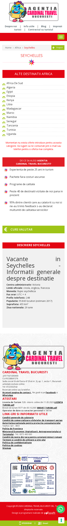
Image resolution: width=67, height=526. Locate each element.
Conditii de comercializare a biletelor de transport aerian (32, 420)
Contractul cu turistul (40, 29)
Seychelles (29, 47)
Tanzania (12, 125)
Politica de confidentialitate (17, 442)
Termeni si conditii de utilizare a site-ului (24, 439)
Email (45, 523)
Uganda (11, 134)
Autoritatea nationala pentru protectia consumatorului (31, 423)
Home (8, 47)
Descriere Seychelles (33, 245)
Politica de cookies (12, 445)
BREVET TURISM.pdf (47, 407)
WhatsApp (7, 395)
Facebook (51, 392)
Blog (43, 26)
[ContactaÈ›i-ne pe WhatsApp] (60, 509)
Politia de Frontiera (12, 428)
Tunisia (11, 129)
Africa (18, 47)
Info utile (29, 26)
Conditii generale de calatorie (18, 417)
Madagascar (14, 108)
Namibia (12, 117)
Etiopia (11, 96)
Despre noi (11, 26)
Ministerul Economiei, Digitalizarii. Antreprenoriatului (30, 431)
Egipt (10, 91)
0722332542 (27, 523)
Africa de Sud (15, 83)
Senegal (11, 121)
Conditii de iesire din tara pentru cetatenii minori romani (32, 437)
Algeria (11, 87)
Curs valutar (21, 229)
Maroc (10, 113)
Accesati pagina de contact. (16, 392)
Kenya (10, 100)
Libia (9, 104)
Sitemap (6, 448)
